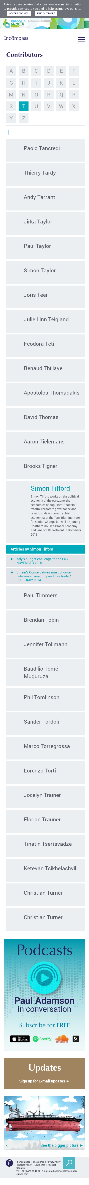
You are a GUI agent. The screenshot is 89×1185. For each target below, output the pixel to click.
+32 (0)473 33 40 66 (30, 1170)
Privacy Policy (53, 1161)
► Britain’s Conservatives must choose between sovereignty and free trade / (41, 576)
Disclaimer (38, 1161)
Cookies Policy (24, 1164)
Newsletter (40, 1164)
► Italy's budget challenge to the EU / (39, 561)
